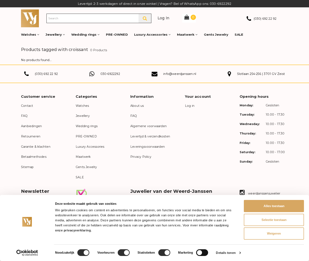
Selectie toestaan (274, 220)
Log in (189, 106)
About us (137, 106)
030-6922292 (110, 74)
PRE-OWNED (117, 35)
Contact (27, 106)
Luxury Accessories (151, 35)
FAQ (24, 116)
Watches (29, 35)
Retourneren (30, 136)
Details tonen (225, 252)
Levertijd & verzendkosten (150, 136)
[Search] (145, 18)
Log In (163, 18)
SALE (239, 35)
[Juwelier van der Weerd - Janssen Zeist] (30, 18)
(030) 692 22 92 (265, 19)
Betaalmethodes (33, 157)
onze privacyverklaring (73, 230)
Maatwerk (186, 35)
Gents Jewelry (216, 35)
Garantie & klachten (35, 147)
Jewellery (54, 35)
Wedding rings (84, 35)
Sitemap (27, 167)
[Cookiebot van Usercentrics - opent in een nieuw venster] (27, 253)
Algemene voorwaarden (148, 126)
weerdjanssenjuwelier (263, 193)
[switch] (124, 252)
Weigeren (274, 233)
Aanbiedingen (31, 126)
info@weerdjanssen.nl (179, 74)
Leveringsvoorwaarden (147, 147)
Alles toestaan (274, 206)
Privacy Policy (140, 157)
